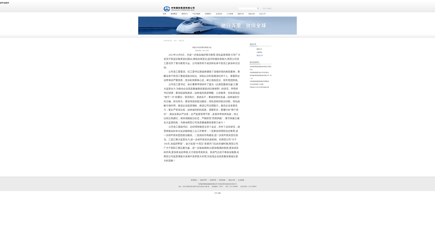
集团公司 (259, 49)
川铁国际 (259, 52)
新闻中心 (185, 14)
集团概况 (174, 14)
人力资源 (230, 14)
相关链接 (222, 180)
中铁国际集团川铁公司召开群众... (260, 72)
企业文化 (219, 14)
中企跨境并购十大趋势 (256, 84)
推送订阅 (231, 180)
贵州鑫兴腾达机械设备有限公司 (207, 184)
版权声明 (203, 180)
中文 (264, 8)
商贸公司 (260, 55)
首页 (164, 14)
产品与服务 (196, 14)
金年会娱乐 (4, 3)
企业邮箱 (241, 180)
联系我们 (194, 180)
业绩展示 (208, 14)
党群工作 (241, 14)
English (269, 8)
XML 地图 (217, 193)
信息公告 (251, 14)
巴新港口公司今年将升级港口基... (260, 87)
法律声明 (213, 180)
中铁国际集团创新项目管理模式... (260, 81)
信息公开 (262, 14)
